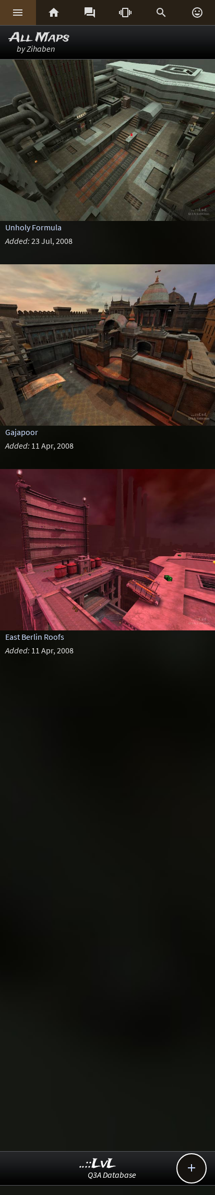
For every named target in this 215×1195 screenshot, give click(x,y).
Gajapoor (21, 432)
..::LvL (97, 1164)
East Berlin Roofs (34, 636)
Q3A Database (112, 1174)
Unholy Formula (33, 227)
